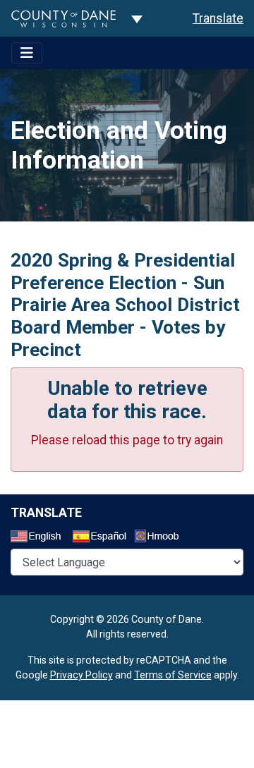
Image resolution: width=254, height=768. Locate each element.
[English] (40, 538)
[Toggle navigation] (26, 52)
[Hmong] (161, 538)
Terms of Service (173, 675)
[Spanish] (102, 538)
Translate (218, 18)
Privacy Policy (81, 675)
